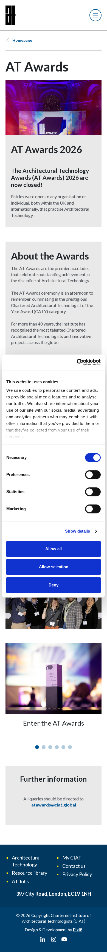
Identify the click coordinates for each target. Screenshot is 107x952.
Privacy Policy (77, 874)
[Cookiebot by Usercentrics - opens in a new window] (77, 362)
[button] (37, 747)
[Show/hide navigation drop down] (95, 15)
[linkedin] (43, 939)
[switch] (93, 474)
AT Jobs (20, 881)
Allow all (53, 548)
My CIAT (71, 858)
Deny (53, 585)
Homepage (22, 40)
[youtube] (64, 939)
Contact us (74, 866)
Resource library (29, 873)
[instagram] (53, 939)
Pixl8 (77, 929)
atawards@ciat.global (53, 804)
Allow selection (53, 566)
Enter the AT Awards (53, 723)
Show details (77, 531)
